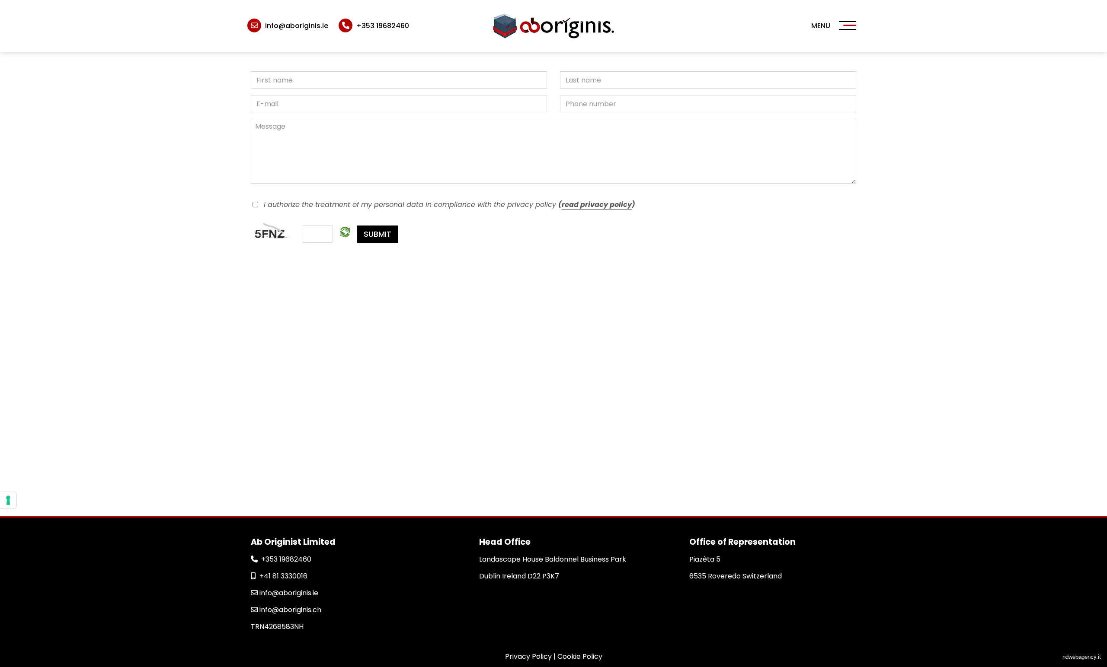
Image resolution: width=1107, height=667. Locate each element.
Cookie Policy (579, 656)
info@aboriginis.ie (288, 593)
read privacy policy (597, 205)
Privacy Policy (528, 656)
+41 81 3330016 (283, 576)
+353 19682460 (286, 559)
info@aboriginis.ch (289, 610)
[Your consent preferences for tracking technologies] (8, 500)
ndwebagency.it (1081, 657)
